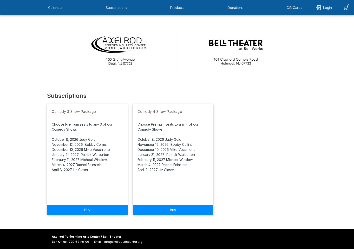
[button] (56, 7)
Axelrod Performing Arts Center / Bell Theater (87, 236)
